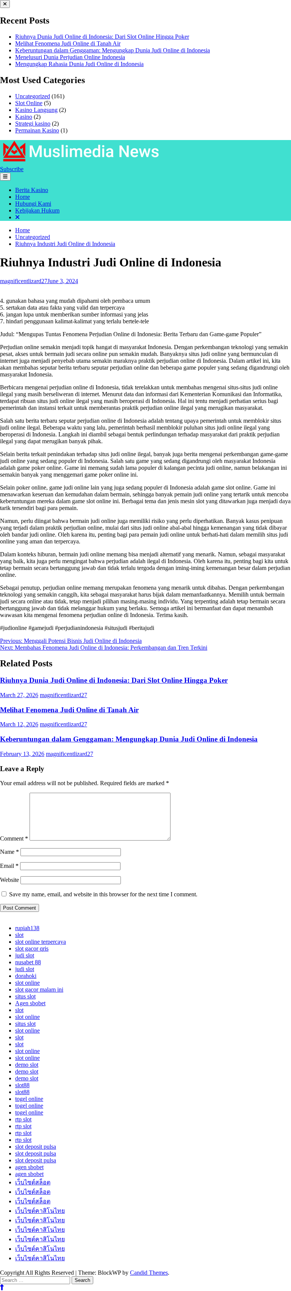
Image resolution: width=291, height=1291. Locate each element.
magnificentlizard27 (23, 281)
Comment (14, 838)
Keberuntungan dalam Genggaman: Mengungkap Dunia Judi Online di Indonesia (112, 50)
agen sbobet (29, 1167)
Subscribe (11, 169)
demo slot (26, 1064)
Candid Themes (149, 1272)
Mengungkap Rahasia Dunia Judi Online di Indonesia (79, 64)
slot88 (22, 1085)
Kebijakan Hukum (37, 210)
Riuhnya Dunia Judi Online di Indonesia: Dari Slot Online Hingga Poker (102, 36)
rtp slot (23, 1119)
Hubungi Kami (33, 203)
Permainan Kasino (37, 130)
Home (22, 197)
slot (19, 935)
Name (9, 852)
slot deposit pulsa (35, 1146)
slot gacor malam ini (39, 989)
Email (9, 866)
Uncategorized (32, 96)
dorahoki (25, 976)
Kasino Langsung (36, 110)
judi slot (24, 955)
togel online (29, 1099)
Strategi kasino (32, 123)
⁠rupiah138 (27, 928)
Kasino (23, 116)
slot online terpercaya (40, 941)
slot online (27, 982)
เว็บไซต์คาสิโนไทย (40, 1211)
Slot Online (28, 103)
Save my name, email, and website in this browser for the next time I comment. (103, 894)
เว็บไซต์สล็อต (32, 1182)
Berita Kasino (31, 190)
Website (9, 880)
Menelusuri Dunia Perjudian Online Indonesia (70, 57)
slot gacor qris (31, 948)
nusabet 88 (28, 962)
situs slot (25, 996)
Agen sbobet (30, 1003)
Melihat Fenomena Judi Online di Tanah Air (67, 43)
